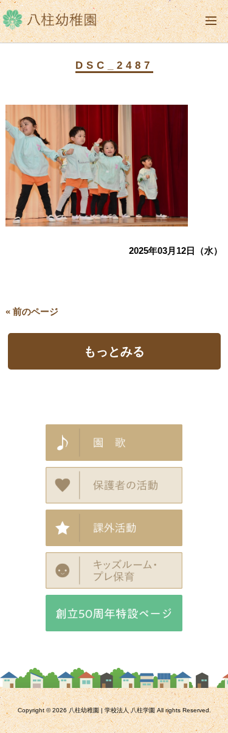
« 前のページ (31, 311)
